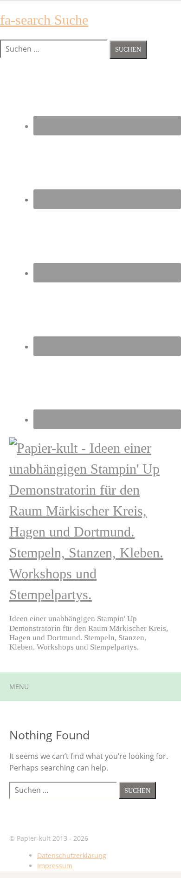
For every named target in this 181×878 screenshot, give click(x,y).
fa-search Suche (44, 19)
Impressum (54, 865)
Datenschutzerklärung (71, 855)
